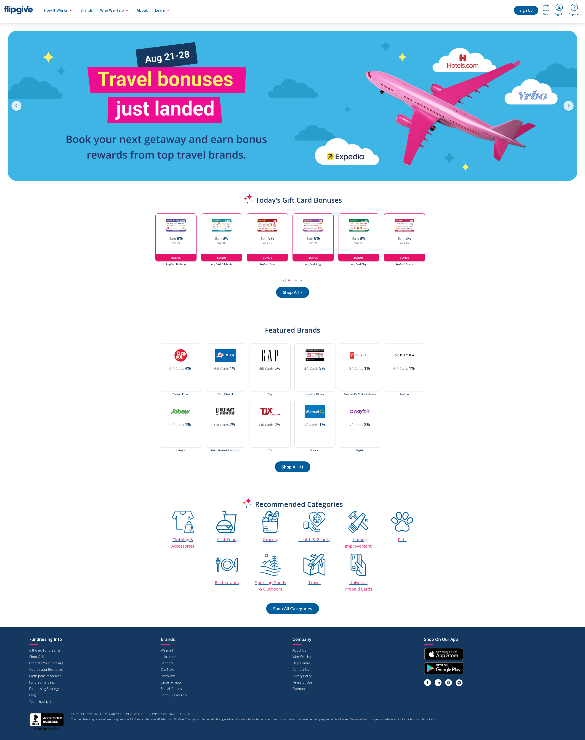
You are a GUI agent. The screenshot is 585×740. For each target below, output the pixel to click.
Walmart (167, 650)
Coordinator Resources (46, 669)
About (142, 10)
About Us (299, 650)
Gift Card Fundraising (44, 650)
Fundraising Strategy (44, 689)
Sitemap (298, 689)
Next (433, 248)
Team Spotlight (40, 701)
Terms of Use (302, 682)
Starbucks (168, 676)
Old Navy (167, 669)
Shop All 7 (292, 292)
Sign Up (526, 10)
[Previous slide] (16, 106)
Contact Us (300, 669)
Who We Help (112, 10)
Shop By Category (174, 695)
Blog (32, 695)
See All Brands (171, 689)
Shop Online (38, 657)
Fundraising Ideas (42, 682)
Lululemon (168, 657)
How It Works (56, 10)
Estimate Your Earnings (46, 663)
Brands (86, 10)
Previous (152, 248)
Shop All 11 (292, 467)
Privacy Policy (301, 676)
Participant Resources (45, 676)
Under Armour (171, 682)
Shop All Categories (292, 608)
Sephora (167, 663)
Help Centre (301, 663)
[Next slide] (569, 106)
